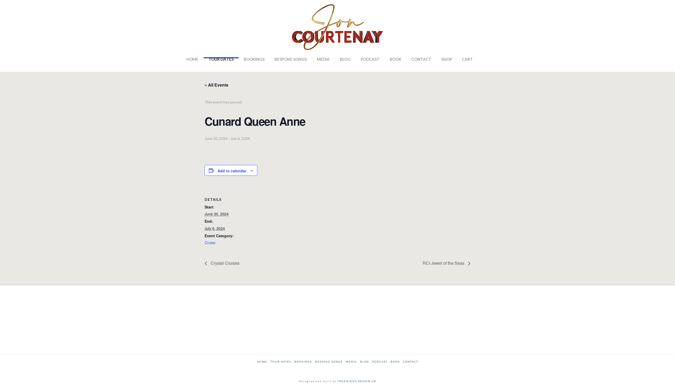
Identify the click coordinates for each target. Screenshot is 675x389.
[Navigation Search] (486, 63)
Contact (410, 361)
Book (395, 361)
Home (262, 361)
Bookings (303, 361)
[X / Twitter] (329, 369)
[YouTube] (346, 369)
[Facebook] (313, 369)
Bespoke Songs (329, 361)
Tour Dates (281, 361)
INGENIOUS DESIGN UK (357, 381)
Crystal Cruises (224, 263)
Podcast (379, 361)
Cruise (210, 242)
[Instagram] (362, 369)
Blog (364, 361)
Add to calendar (232, 170)
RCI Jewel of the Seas (444, 263)
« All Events (216, 85)
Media (351, 361)
